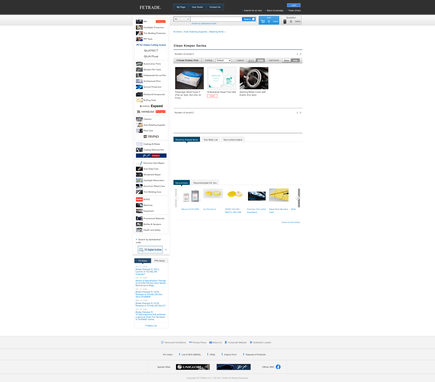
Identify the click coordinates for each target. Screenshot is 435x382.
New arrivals (180, 183)
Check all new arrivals (291, 222)
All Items (177, 31)
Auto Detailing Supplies (195, 31)
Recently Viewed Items (185, 140)
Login (294, 5)
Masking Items (217, 31)
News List (152, 325)
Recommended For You (204, 183)
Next (297, 197)
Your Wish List (210, 140)
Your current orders (231, 140)
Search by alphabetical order (204, 23)
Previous (177, 197)
